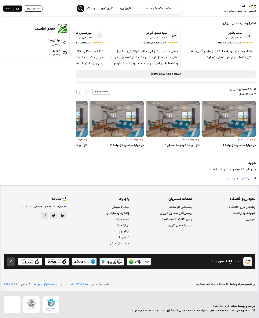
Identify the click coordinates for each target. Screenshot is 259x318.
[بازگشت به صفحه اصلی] (11, 261)
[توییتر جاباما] (53, 215)
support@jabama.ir (46, 284)
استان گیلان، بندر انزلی (241, 178)
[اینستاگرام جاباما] (44, 215)
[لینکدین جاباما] (63, 215)
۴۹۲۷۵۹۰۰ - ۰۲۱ (79, 284)
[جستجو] (80, 8)
